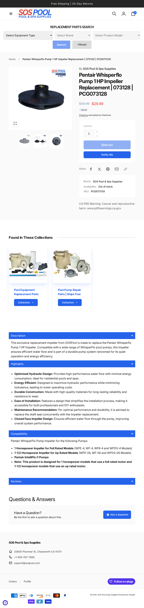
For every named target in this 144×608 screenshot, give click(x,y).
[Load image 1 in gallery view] (24, 141)
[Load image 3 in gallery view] (56, 141)
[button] (11, 14)
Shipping (83, 115)
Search (61, 44)
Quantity (88, 126)
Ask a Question (119, 514)
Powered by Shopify (126, 595)
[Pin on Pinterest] (108, 169)
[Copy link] (125, 169)
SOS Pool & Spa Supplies (97, 68)
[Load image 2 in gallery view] (40, 141)
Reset (81, 44)
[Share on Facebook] (91, 169)
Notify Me (107, 154)
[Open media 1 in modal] (40, 98)
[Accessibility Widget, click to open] (5, 602)
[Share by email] (116, 169)
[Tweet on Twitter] (99, 169)
